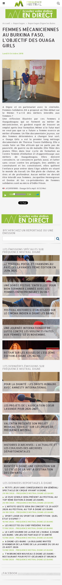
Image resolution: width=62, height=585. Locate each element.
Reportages (19, 23)
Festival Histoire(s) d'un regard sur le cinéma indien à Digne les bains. (30, 311)
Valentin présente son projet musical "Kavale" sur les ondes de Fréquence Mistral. (29, 427)
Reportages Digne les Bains (41, 23)
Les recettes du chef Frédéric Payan (27, 525)
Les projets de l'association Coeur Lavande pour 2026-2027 (29, 407)
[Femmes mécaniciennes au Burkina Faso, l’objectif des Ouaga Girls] (31, 61)
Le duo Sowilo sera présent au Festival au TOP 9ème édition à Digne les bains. (30, 498)
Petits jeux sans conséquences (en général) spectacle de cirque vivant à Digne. (30, 489)
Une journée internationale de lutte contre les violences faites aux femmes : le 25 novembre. (28, 331)
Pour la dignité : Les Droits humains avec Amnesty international (30, 385)
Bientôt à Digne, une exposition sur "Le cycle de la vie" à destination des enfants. (29, 469)
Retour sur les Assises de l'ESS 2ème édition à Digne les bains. (29, 354)
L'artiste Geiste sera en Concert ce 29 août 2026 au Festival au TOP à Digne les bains (30, 508)
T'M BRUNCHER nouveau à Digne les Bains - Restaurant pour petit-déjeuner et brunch (29, 555)
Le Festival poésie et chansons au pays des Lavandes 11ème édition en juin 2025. (30, 267)
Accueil (6, 23)
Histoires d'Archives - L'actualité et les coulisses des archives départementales (30, 448)
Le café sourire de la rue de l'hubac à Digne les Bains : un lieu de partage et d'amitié (30, 533)
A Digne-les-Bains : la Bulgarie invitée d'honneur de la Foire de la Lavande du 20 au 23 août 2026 (30, 544)
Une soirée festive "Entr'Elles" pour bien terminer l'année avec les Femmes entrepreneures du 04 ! (30, 289)
